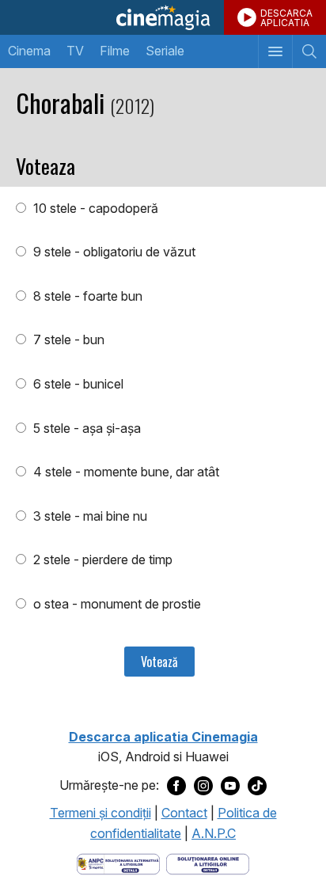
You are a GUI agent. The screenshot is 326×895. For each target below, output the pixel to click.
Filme (115, 51)
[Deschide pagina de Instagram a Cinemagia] (203, 786)
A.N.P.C (213, 833)
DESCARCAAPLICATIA (286, 17)
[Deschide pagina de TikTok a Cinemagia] (257, 786)
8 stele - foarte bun (86, 296)
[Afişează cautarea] (309, 51)
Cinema (29, 51)
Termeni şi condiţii (100, 813)
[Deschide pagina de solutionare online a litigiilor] (207, 862)
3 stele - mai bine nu (88, 516)
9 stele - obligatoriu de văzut (112, 252)
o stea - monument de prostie (115, 604)
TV (75, 51)
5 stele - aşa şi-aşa (85, 428)
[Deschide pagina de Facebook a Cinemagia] (176, 786)
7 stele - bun (67, 339)
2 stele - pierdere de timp (101, 559)
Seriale (165, 51)
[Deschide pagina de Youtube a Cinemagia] (230, 786)
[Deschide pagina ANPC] (118, 862)
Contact (184, 813)
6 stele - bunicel (76, 384)
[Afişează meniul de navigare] (275, 51)
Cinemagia (163, 17)
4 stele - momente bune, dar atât (124, 472)
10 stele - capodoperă (94, 208)
